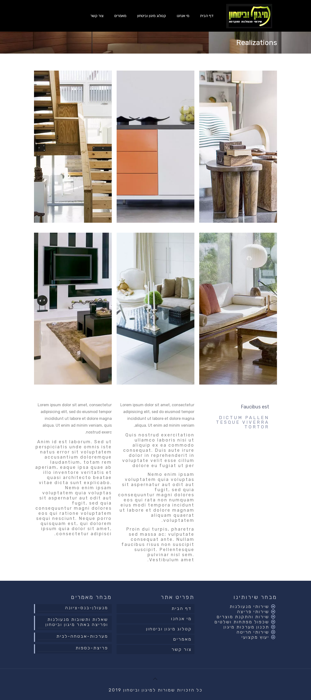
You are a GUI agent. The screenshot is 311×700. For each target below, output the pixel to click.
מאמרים (182, 639)
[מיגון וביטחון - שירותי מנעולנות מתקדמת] (249, 16)
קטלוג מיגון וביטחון (169, 629)
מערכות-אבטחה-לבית (82, 636)
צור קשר (182, 649)
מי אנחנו (181, 618)
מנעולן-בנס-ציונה (86, 607)
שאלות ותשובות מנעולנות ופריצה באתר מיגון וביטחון (76, 622)
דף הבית (182, 608)
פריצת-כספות (92, 648)
